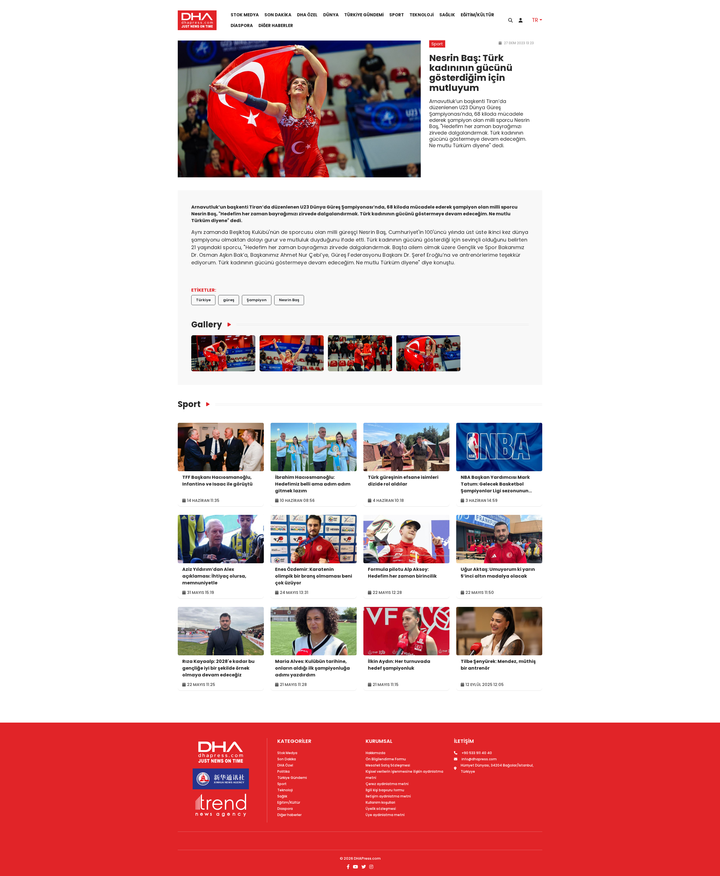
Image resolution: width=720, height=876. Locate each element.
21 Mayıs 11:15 (385, 684)
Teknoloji (422, 14)
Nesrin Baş (289, 300)
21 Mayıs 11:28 (293, 684)
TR (535, 20)
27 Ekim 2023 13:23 (518, 43)
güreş (228, 300)
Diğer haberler (275, 25)
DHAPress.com (367, 858)
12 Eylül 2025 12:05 (484, 684)
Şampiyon (257, 300)
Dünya (331, 14)
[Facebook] (349, 867)
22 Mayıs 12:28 (387, 592)
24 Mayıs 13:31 (293, 592)
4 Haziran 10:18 (388, 500)
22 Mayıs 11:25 (200, 684)
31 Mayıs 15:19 (200, 592)
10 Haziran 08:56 (297, 500)
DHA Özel (307, 14)
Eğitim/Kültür (477, 14)
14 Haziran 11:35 (202, 500)
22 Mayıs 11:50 (479, 592)
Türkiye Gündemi (364, 14)
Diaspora (242, 25)
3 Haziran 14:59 (481, 500)
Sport (396, 14)
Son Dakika (277, 14)
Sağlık (447, 14)
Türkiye (203, 300)
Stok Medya (245, 14)
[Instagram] (370, 867)
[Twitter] (363, 867)
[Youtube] (355, 867)
